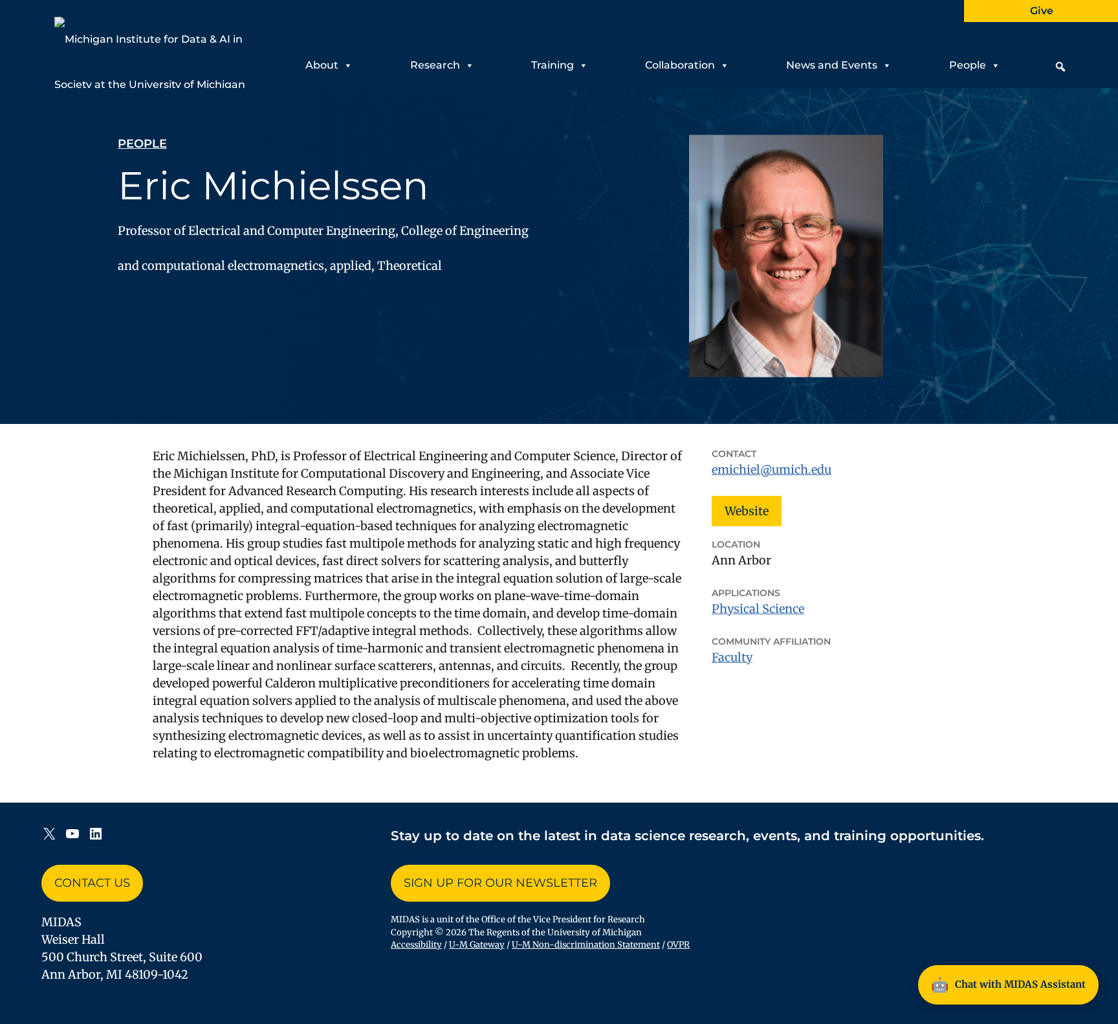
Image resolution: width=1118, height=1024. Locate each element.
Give (1041, 11)
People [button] (967, 65)
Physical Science (758, 608)
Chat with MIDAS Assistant (1008, 984)
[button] (1060, 66)
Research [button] (435, 65)
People (142, 144)
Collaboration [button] (680, 65)
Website (747, 511)
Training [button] (552, 65)
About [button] (321, 65)
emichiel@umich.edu (771, 469)
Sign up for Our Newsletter (500, 883)
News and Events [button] (831, 65)
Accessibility (416, 944)
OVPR (678, 944)
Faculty (732, 657)
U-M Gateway (477, 944)
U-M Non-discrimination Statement (586, 944)
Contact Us (92, 883)
